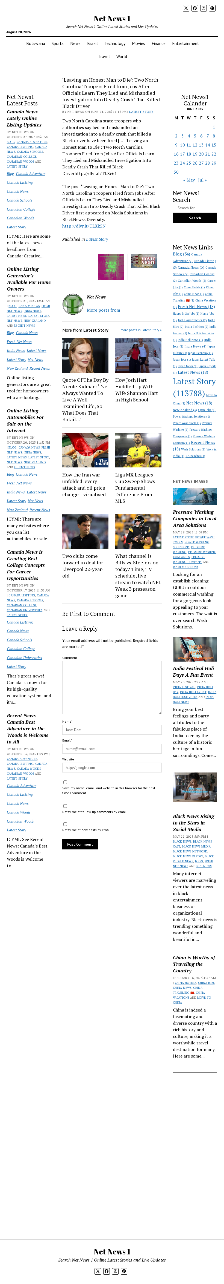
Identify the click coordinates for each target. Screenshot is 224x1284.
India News (32, 311)
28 (207, 163)
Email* (67, 740)
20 (201, 154)
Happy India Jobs (186, 313)
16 (176, 154)
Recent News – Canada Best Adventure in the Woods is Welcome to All (28, 728)
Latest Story (17, 166)
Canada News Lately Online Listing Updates (24, 118)
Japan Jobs (182, 359)
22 (213, 154)
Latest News (17, 316)
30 (176, 172)
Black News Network (190, 851)
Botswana (35, 43)
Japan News (188, 366)
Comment (69, 658)
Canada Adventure (32, 142)
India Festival (184, 687)
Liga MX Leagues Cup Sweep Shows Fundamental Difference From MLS (135, 487)
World (121, 56)
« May (189, 180)
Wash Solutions (193, 449)
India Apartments (192, 320)
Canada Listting (20, 147)
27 (201, 163)
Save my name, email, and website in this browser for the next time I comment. (108, 790)
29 (213, 163)
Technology (114, 43)
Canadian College (22, 157)
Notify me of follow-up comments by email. (95, 812)
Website (68, 759)
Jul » (202, 180)
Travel (104, 56)
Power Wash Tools (187, 423)
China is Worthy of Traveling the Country (194, 964)
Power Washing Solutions (191, 416)
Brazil (92, 43)
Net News (14, 321)
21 (207, 154)
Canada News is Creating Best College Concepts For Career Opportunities (26, 564)
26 (195, 163)
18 (188, 154)
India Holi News (190, 340)
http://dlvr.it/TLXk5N (84, 226)
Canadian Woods (20, 161)
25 (188, 163)
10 (182, 145)
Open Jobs (207, 410)
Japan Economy (200, 353)
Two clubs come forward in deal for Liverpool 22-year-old (82, 566)
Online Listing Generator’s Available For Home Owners (29, 279)
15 (213, 145)
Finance (159, 43)
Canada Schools (30, 152)
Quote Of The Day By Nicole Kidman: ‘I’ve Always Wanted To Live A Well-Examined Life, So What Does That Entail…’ (85, 400)
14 (207, 145)
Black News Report (188, 856)
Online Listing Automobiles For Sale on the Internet (25, 420)
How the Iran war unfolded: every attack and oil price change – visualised (84, 484)
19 (195, 154)
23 (176, 163)
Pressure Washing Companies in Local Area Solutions (194, 518)
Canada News (18, 191)
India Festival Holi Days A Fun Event (193, 671)
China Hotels (194, 287)
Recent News (24, 326)
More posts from (103, 310)
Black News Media (196, 846)
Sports (58, 43)
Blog (11, 142)
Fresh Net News (19, 341)
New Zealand (35, 321)
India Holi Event (193, 692)
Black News (182, 841)
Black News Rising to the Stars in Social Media (193, 822)
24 (182, 163)
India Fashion (196, 326)
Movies (138, 43)
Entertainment (185, 43)
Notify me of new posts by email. (86, 830)
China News (194, 294)
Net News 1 (112, 18)
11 (188, 145)
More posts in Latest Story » (141, 330)
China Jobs (206, 983)
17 (182, 154)
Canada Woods (29, 769)
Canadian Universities (25, 610)
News (75, 43)
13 (201, 145)
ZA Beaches (195, 456)
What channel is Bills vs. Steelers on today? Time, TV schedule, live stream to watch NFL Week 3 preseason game (138, 576)
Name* (67, 721)
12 (195, 145)
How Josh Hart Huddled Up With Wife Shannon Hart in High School (136, 390)
